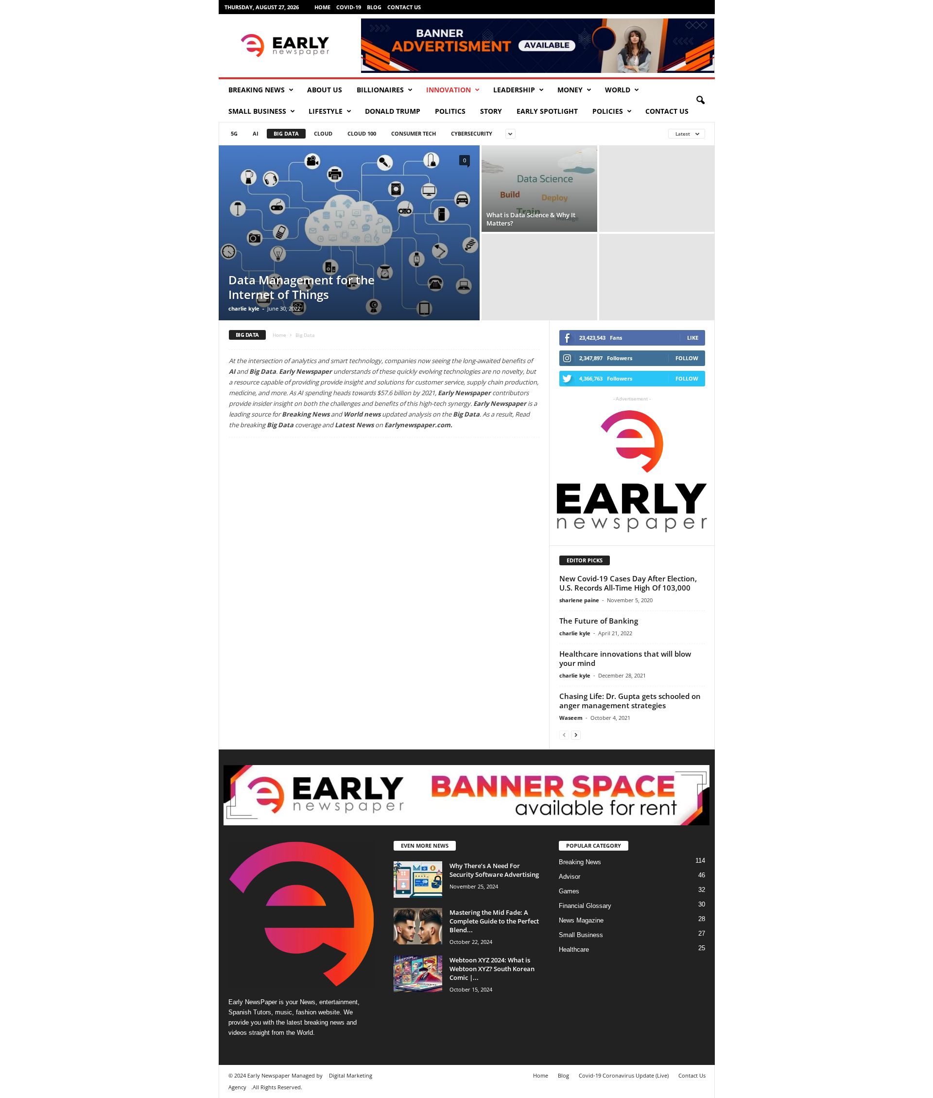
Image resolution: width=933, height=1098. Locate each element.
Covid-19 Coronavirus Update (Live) (624, 1075)
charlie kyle (243, 308)
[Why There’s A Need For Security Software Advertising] (418, 879)
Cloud (323, 133)
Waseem (571, 717)
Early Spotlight (547, 111)
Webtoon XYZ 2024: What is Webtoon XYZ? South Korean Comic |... (492, 969)
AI (256, 133)
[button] (700, 100)
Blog (374, 7)
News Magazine (581, 920)
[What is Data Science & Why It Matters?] (539, 188)
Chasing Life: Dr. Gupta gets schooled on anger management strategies (630, 700)
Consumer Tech (413, 133)
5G (234, 133)
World (617, 89)
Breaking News (256, 89)
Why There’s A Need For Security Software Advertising (494, 870)
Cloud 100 (361, 133)
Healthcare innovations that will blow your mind (625, 658)
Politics (450, 111)
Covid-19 (348, 7)
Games (569, 891)
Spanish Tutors (249, 1012)
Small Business (257, 111)
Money (570, 89)
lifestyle (326, 111)
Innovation (448, 89)
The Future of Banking (598, 621)
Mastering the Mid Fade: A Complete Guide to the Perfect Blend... (494, 921)
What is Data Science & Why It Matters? (530, 218)
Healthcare (574, 949)
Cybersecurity (471, 133)
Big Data (286, 133)
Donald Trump (392, 111)
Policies (607, 111)
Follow (686, 358)
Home (322, 7)
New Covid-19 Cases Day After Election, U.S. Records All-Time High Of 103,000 (628, 583)
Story (491, 111)
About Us (324, 89)
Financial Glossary (585, 905)
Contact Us (404, 7)
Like (692, 337)
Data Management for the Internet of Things (301, 287)
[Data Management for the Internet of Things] (349, 232)
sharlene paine (579, 600)
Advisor (569, 876)
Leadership (514, 89)
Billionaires (380, 89)
